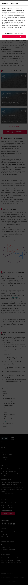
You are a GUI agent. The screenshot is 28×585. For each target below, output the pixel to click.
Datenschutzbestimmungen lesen (10, 29)
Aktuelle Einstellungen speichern (14, 33)
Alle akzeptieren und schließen (14, 37)
